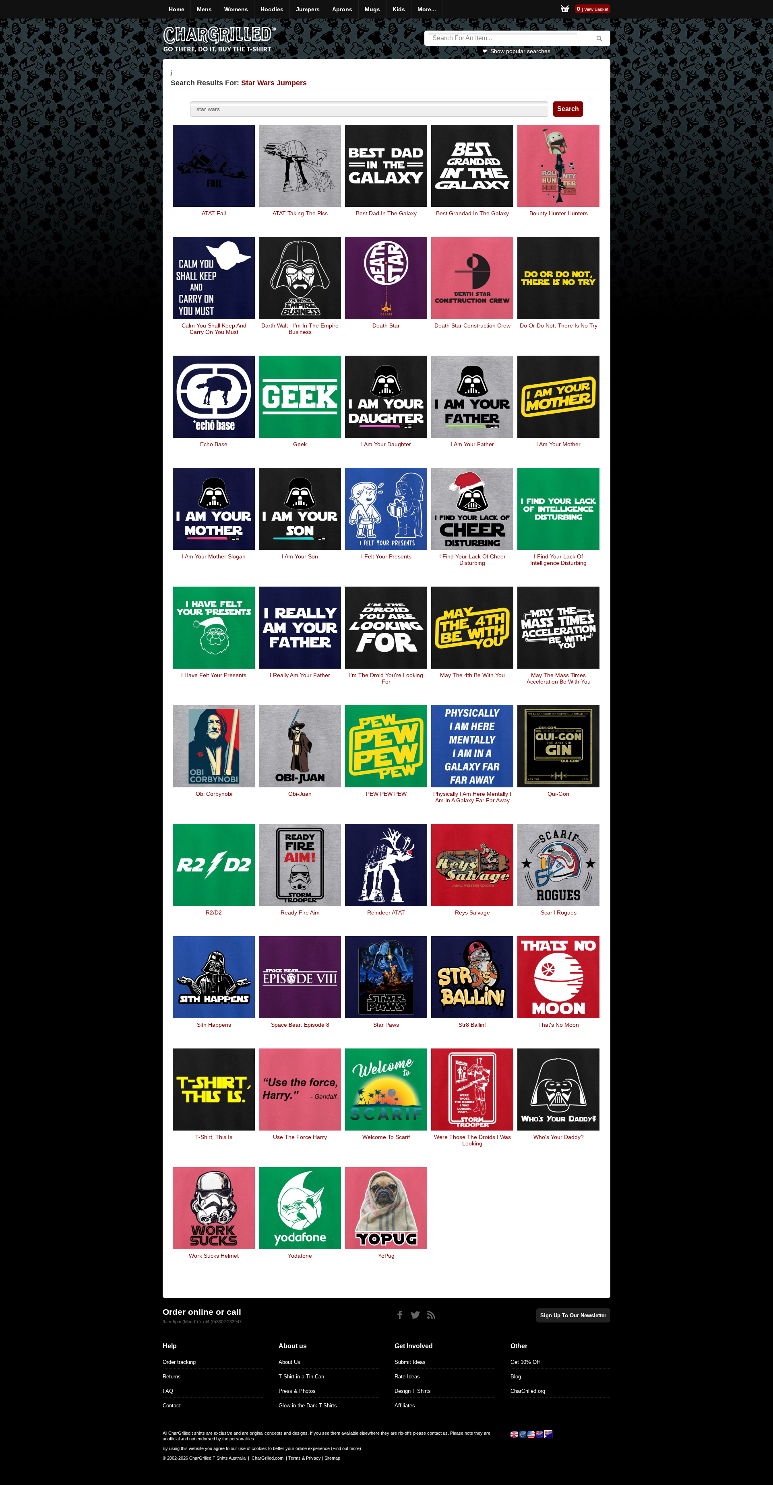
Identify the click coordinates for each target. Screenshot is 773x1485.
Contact (172, 1406)
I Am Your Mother (558, 444)
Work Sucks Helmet (214, 1255)
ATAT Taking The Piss (300, 213)
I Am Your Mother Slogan (214, 556)
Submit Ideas (410, 1362)
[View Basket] (565, 9)
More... (427, 9)
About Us (289, 1362)
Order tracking (179, 1362)
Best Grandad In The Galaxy (472, 213)
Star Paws (386, 1025)
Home (176, 9)
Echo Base (213, 444)
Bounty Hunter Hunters (558, 213)
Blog (516, 1377)
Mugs (372, 9)
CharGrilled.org (528, 1391)
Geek (300, 444)
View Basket (596, 9)
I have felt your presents (213, 675)
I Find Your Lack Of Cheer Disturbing (472, 559)
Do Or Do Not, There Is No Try (558, 325)
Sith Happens (214, 1025)
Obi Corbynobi (214, 794)
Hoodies (271, 9)
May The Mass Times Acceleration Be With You (559, 678)
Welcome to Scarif (386, 1137)
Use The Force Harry (300, 1137)
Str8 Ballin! (472, 1025)
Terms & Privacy (304, 1458)
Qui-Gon (558, 794)
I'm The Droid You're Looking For (386, 678)
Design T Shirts (413, 1391)
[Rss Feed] (431, 1315)
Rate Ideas (407, 1377)
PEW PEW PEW (386, 794)
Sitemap (332, 1458)
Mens (204, 9)
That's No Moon (558, 1025)
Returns (172, 1377)
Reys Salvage (472, 912)
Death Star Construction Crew (472, 325)
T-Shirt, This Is (213, 1137)
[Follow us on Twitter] (415, 1315)
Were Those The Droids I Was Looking (472, 1140)
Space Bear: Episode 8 (300, 1025)
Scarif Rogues (559, 912)
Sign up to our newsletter (573, 1315)
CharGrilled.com (267, 1458)
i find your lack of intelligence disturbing (558, 559)
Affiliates (405, 1406)
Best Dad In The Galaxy (386, 213)
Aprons (342, 9)
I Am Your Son (300, 556)
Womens (236, 9)
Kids (399, 9)
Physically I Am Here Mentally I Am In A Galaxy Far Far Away (472, 797)
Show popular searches (520, 51)
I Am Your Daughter (386, 444)
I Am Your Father (472, 444)
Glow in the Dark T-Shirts (308, 1406)
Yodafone (300, 1255)
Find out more (346, 1448)
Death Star (386, 325)
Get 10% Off (525, 1362)
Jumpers (308, 9)
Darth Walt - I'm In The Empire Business (300, 328)
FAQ (168, 1391)
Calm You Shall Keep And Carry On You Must (214, 328)
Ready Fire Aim (300, 912)
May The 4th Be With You (472, 675)
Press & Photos (297, 1391)
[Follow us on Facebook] (400, 1315)
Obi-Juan (300, 794)
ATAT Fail (214, 213)
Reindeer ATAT (386, 912)
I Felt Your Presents (386, 556)
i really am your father (300, 675)
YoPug (386, 1255)
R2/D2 (214, 912)
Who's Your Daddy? (558, 1137)
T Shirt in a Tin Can (301, 1377)
